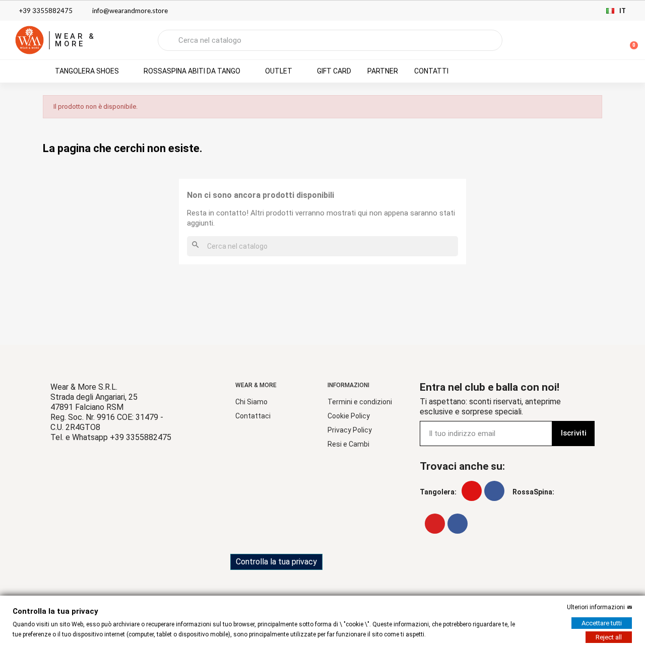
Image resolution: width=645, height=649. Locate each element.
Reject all (609, 637)
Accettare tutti (602, 623)
